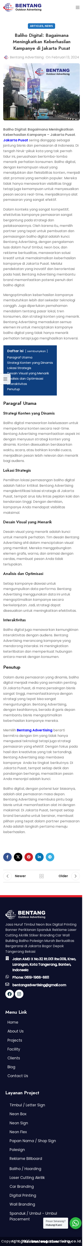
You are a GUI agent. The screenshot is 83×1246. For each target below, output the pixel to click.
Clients (13, 1058)
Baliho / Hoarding (25, 1168)
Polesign (17, 1149)
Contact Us (17, 1075)
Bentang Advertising (27, 57)
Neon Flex (18, 1131)
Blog (11, 1067)
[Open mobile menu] (77, 7)
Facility (13, 1049)
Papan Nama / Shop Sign (33, 1140)
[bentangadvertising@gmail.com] (7, 984)
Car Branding (22, 1186)
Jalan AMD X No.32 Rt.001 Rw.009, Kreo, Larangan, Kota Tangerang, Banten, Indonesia (44, 964)
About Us (15, 1031)
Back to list (41, 876)
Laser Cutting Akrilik (27, 1177)
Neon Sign (19, 1123)
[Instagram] (19, 994)
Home (12, 1022)
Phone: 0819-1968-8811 (30, 977)
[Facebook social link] (7, 857)
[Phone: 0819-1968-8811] (7, 977)
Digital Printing (23, 1195)
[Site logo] (22, 7)
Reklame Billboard (26, 1158)
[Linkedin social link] (39, 857)
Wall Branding (22, 1204)
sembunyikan (36, 351)
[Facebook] (9, 994)
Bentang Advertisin (33, 730)
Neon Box (18, 1113)
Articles (36, 26)
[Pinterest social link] (28, 857)
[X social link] (18, 857)
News (49, 26)
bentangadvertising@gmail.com (39, 985)
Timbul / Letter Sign (27, 1105)
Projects (14, 1040)
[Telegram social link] (50, 857)
